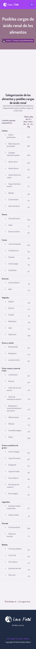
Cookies (26, 639)
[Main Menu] (32, 4)
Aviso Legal (10, 639)
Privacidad (19, 639)
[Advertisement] (18, 74)
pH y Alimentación (27, 40)
